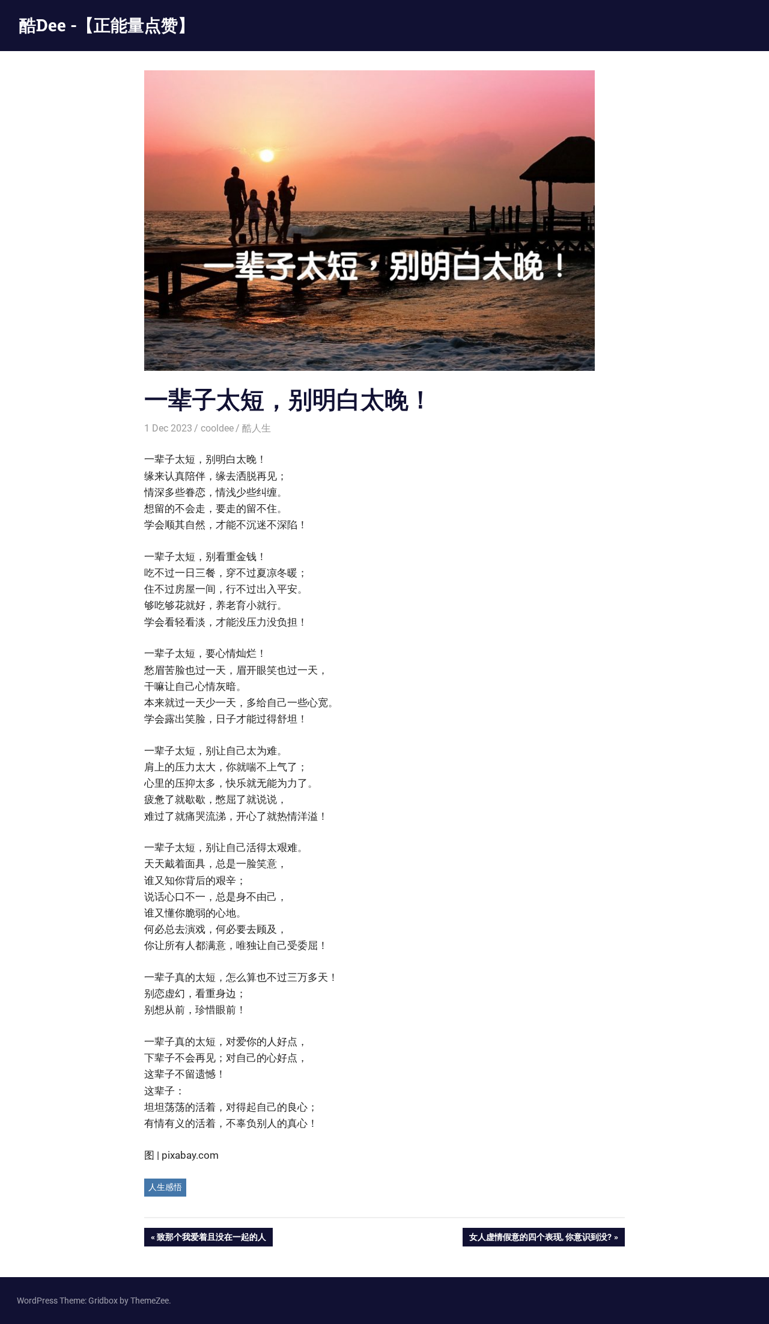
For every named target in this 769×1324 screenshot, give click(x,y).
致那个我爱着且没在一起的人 (211, 1238)
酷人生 (256, 428)
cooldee (217, 428)
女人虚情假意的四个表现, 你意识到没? (540, 1238)
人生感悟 (165, 1187)
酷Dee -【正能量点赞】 (107, 25)
